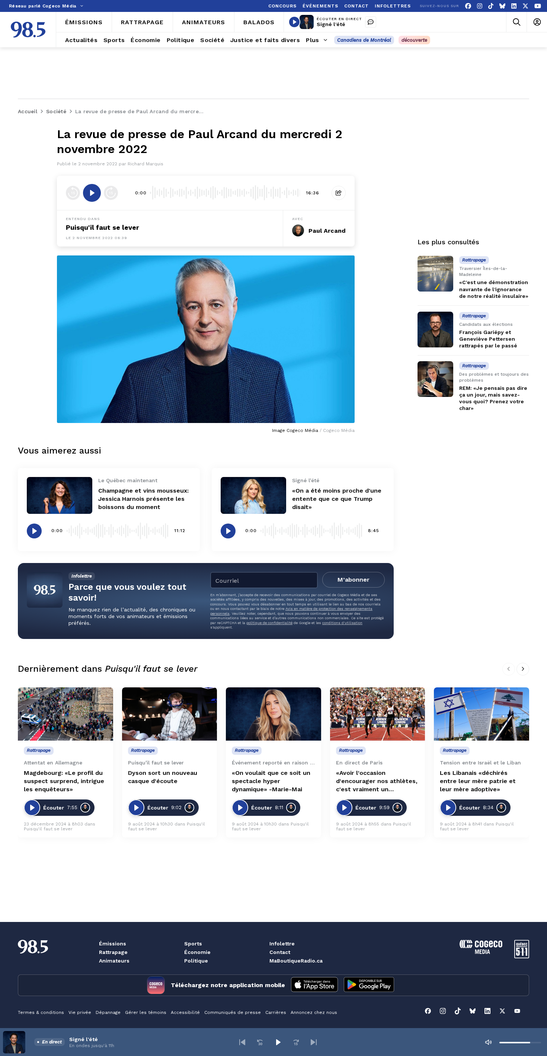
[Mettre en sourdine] (488, 1042)
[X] (525, 6)
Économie (197, 952)
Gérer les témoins (145, 1012)
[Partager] (339, 193)
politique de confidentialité (269, 623)
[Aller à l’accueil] (28, 30)
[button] (242, 1042)
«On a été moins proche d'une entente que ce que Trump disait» (336, 498)
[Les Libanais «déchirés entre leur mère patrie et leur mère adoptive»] (481, 714)
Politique (196, 961)
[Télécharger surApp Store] (314, 985)
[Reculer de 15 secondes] (73, 193)
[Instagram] (479, 6)
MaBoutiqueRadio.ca (296, 961)
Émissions (112, 944)
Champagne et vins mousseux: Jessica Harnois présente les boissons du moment (143, 498)
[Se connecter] (537, 22)
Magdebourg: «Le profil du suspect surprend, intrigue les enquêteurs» (64, 781)
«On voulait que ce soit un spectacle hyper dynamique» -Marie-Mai (271, 781)
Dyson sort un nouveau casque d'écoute (162, 777)
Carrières (275, 1012)
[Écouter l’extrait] (92, 193)
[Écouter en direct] (294, 22)
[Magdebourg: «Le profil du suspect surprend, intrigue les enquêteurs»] (65, 714)
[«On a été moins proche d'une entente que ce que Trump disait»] (253, 495)
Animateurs (114, 961)
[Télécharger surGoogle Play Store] (369, 985)
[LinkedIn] (513, 6)
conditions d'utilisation (342, 623)
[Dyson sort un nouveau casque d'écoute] (169, 714)
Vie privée (79, 1012)
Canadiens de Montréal (364, 40)
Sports (193, 944)
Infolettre (282, 944)
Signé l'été (331, 24)
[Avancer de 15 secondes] (111, 193)
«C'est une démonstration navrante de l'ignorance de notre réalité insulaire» (493, 289)
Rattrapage (113, 952)
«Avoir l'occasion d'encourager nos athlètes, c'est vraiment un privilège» (377, 781)
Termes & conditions (41, 1012)
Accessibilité (185, 1012)
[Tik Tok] (490, 6)
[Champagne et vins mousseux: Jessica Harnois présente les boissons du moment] (59, 495)
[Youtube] (537, 6)
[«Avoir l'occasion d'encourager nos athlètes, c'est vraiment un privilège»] (377, 714)
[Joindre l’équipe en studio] (370, 22)
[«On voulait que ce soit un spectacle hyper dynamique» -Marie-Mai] (273, 714)
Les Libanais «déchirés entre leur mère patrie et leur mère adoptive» (478, 781)
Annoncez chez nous (314, 1012)
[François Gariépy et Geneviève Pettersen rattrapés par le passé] (435, 329)
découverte (414, 40)
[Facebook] (468, 6)
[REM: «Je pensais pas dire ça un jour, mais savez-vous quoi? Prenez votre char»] (435, 379)
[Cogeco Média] (481, 951)
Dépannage (108, 1012)
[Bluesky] (502, 6)
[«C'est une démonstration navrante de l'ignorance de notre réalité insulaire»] (435, 274)
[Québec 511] (521, 956)
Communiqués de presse (232, 1012)
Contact (279, 952)
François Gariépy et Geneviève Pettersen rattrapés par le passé (488, 339)
